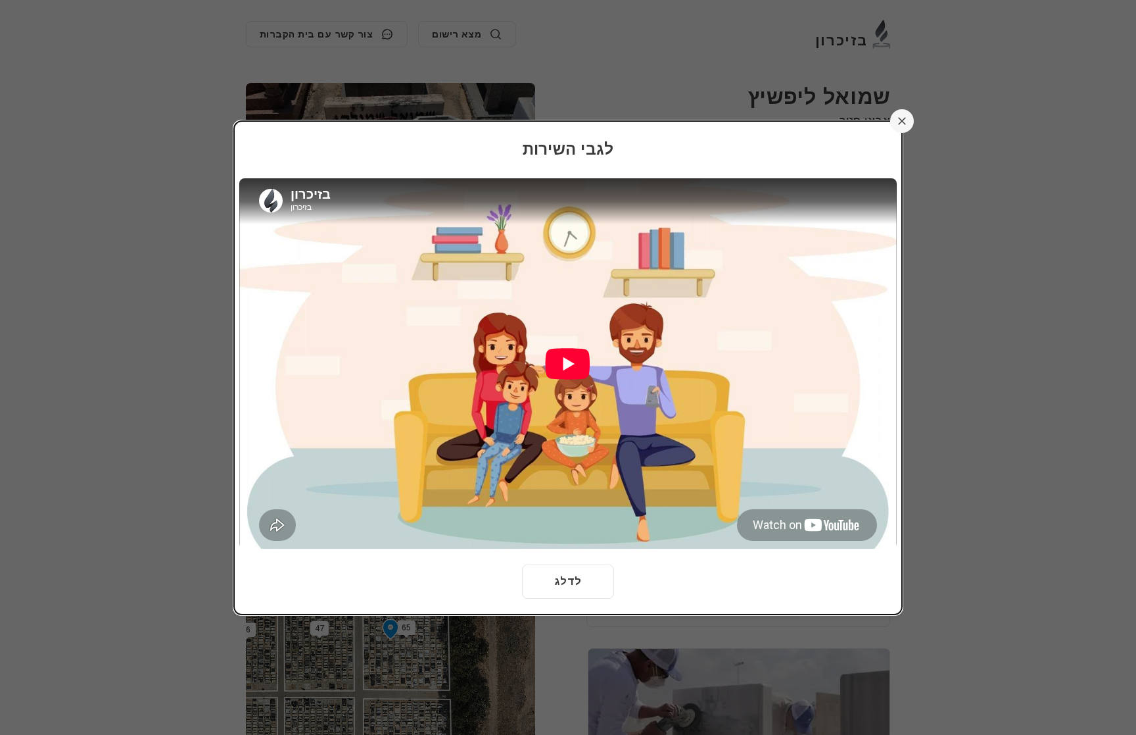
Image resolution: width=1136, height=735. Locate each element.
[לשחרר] (902, 121)
